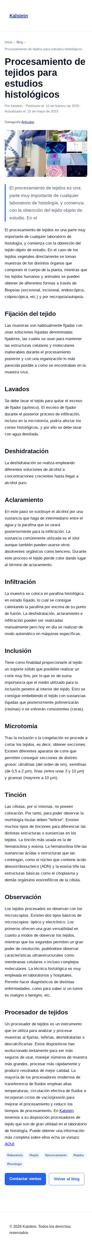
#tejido (33, 1155)
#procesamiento (56, 1155)
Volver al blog (66, 1179)
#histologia (14, 1164)
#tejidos (78, 1155)
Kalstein (18, 15)
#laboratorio (15, 1155)
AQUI (9, 1144)
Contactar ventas (25, 1178)
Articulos (27, 122)
